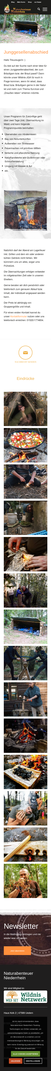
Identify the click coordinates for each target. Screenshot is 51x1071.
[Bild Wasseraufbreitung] (26, 519)
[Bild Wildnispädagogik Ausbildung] (26, 482)
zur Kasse (37, 2)
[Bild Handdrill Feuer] (26, 845)
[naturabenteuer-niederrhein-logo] (21, 9)
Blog (13, 2)
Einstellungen (33, 1061)
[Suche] (37, 9)
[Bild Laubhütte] (26, 410)
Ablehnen (15, 1061)
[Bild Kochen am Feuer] (26, 446)
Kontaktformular (18, 316)
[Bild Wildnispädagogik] (26, 591)
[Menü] (43, 9)
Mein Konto (21, 2)
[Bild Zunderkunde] (26, 555)
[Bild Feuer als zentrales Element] (26, 737)
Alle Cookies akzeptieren (25, 1054)
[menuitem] (13, 2)
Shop (30, 2)
